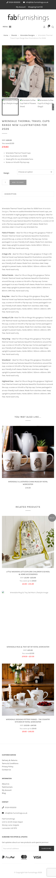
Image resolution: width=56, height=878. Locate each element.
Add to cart (18, 182)
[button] (5, 26)
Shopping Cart (35, 7)
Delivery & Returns (9, 760)
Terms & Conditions (10, 763)
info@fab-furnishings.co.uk (37, 2)
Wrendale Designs (27, 35)
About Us (5, 784)
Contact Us (6, 770)
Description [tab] (10, 194)
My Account (21, 7)
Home (6, 35)
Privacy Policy (7, 766)
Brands (14, 35)
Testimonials (7, 787)
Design (6, 173)
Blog (4, 793)
